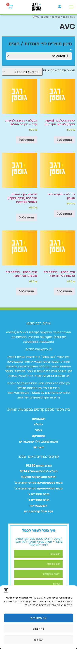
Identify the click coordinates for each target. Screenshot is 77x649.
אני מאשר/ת (38, 618)
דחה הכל (38, 629)
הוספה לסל (64, 140)
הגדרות (38, 640)
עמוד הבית (69, 17)
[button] (6, 590)
